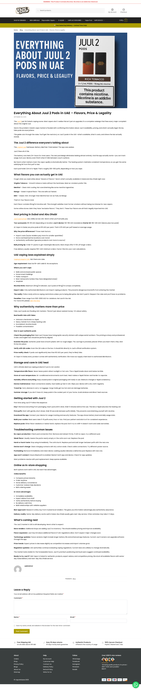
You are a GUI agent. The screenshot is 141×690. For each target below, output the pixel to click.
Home (16, 30)
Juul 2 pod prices (20, 219)
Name (17, 617)
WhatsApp (76, 659)
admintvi (29, 566)
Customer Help (48, 661)
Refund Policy (48, 669)
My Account (112, 12)
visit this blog (35, 301)
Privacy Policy (18, 664)
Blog (21, 30)
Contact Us (47, 664)
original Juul (21, 147)
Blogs (16, 667)
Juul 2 (19, 121)
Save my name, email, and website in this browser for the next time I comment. (43, 626)
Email (72, 617)
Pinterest (75, 667)
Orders (16, 659)
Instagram (76, 664)
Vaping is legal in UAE (22, 259)
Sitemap (17, 672)
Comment (18, 598)
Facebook (76, 661)
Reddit (74, 669)
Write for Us (47, 672)
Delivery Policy (48, 667)
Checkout (123, 12)
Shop (16, 661)
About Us (17, 669)
